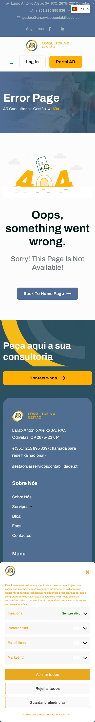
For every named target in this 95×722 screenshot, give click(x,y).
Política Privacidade (58, 714)
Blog (16, 516)
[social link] (50, 29)
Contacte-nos (43, 378)
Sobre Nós (21, 497)
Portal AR (65, 62)
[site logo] (47, 49)
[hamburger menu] (12, 62)
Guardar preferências (47, 702)
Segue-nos (35, 29)
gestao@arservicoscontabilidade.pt (50, 18)
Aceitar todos (47, 675)
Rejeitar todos (47, 688)
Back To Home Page (44, 293)
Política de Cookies (34, 714)
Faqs (16, 526)
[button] (87, 572)
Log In (32, 62)
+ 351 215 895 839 (50, 10)
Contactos (21, 535)
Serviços (20, 506)
